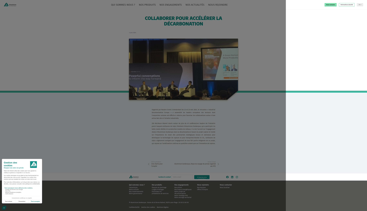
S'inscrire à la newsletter (202, 177)
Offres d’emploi (202, 189)
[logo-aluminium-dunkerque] (10, 5)
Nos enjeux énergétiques (183, 189)
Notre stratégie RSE (181, 195)
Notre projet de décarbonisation (180, 192)
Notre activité (134, 189)
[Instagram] (237, 177)
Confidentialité (134, 207)
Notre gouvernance (135, 193)
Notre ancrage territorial (182, 197)
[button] (230, 4)
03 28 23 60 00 (184, 202)
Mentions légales (162, 207)
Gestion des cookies (148, 207)
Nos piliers (178, 187)
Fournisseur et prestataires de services (160, 192)
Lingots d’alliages (158, 189)
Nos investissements (136, 191)
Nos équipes (201, 187)
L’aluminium (133, 187)
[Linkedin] (232, 177)
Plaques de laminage (159, 187)
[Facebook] (227, 177)
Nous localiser (225, 187)
